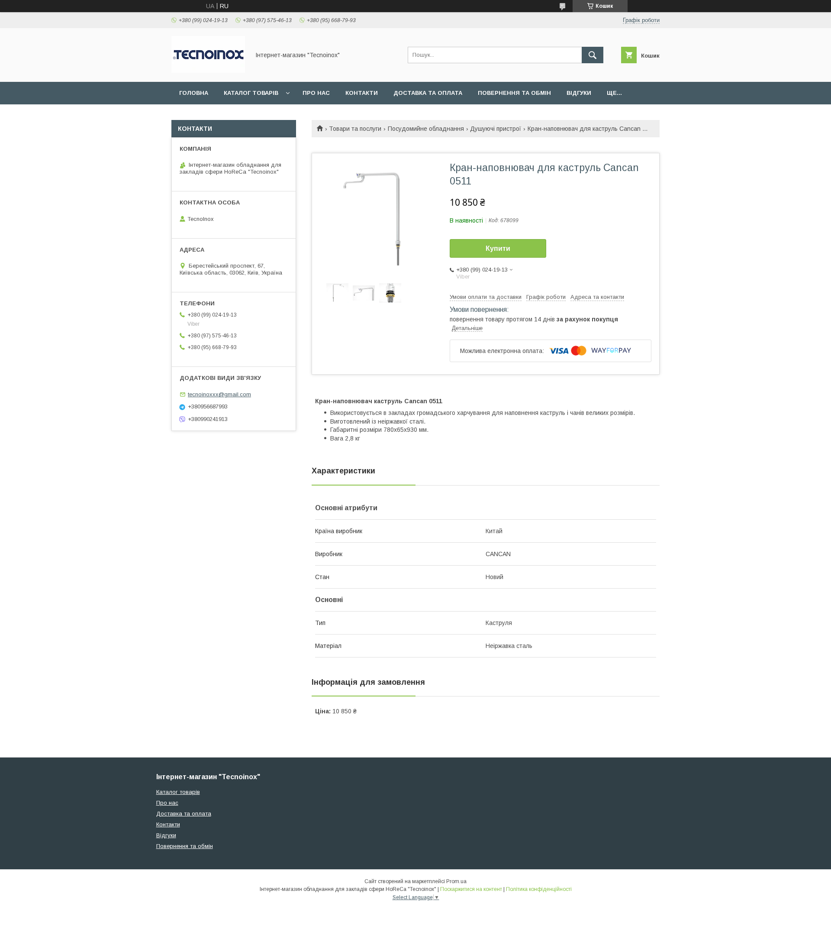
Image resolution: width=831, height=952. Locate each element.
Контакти (361, 93)
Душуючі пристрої (495, 128)
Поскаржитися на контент (471, 889)
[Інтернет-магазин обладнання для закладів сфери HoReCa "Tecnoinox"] (208, 70)
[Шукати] (592, 55)
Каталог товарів (251, 93)
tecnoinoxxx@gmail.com (219, 394)
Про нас (316, 93)
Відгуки (579, 93)
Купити (498, 248)
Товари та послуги (355, 128)
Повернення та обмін (514, 93)
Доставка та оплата (427, 93)
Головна (193, 93)
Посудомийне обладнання (426, 128)
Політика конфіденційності (539, 889)
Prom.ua (456, 881)
